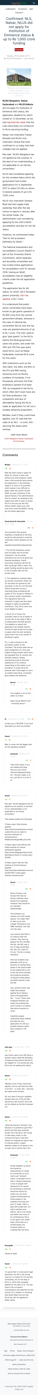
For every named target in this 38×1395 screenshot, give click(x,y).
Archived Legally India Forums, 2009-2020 (19, 1355)
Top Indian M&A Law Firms (21, 1330)
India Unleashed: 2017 (20, 1344)
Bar (31, 9)
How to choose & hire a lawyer (19, 1373)
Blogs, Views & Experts (25, 1351)
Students (22, 9)
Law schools (29, 58)
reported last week (16, 122)
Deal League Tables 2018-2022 (19, 1324)
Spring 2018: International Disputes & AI (21, 1340)
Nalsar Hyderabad (26, 439)
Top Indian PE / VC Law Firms (21, 1326)
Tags (5, 1351)
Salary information (19, 1364)
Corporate (10, 9)
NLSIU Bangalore (11, 439)
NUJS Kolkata (18, 441)
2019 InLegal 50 (10, 1360)
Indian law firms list (26, 1360)
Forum (12, 1351)
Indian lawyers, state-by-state (19, 1369)
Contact (19, 13)
